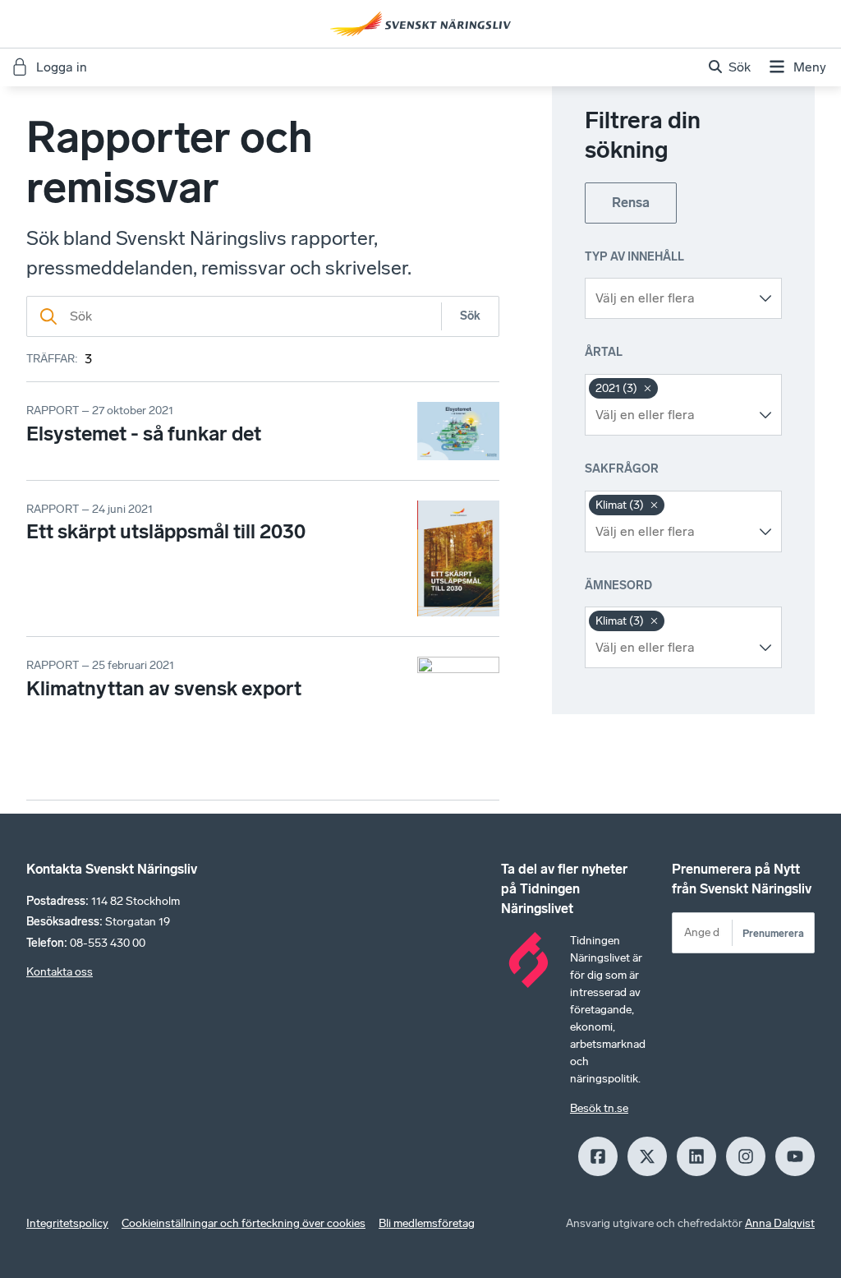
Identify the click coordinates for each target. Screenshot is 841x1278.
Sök (470, 316)
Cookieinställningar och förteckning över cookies (243, 1223)
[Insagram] (745, 1156)
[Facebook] (598, 1156)
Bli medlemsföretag (427, 1223)
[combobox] (671, 298)
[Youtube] (795, 1156)
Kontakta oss (59, 972)
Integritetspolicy (67, 1223)
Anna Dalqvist (780, 1223)
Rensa (631, 202)
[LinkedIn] (696, 1156)
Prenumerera (773, 933)
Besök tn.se (599, 1108)
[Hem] (420, 24)
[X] (647, 1156)
